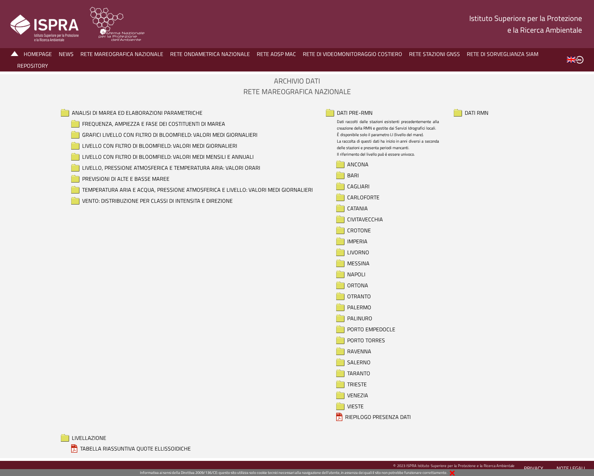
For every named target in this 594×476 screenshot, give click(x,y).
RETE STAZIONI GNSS (434, 54)
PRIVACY (533, 468)
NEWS (66, 54)
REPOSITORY (32, 66)
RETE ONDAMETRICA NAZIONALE (210, 54)
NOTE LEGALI (570, 468)
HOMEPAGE (38, 54)
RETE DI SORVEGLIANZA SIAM (502, 54)
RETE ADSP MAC (276, 54)
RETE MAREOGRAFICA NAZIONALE (121, 54)
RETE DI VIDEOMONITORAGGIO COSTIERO (352, 54)
